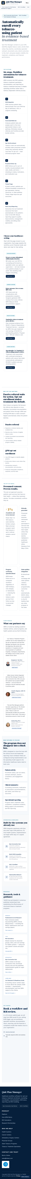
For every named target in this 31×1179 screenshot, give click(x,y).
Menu (27, 2)
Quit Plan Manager (12, 1092)
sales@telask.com (7, 1158)
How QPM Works (7, 1117)
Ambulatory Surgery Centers (10, 1138)
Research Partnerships (8, 1123)
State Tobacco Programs (11, 377)
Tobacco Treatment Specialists (12, 381)
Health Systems (6, 1132)
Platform (4, 1114)
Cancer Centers (6, 1135)
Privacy (18, 1176)
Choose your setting (15, 62)
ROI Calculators (6, 1120)
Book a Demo (6, 1155)
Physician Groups (7, 1140)
